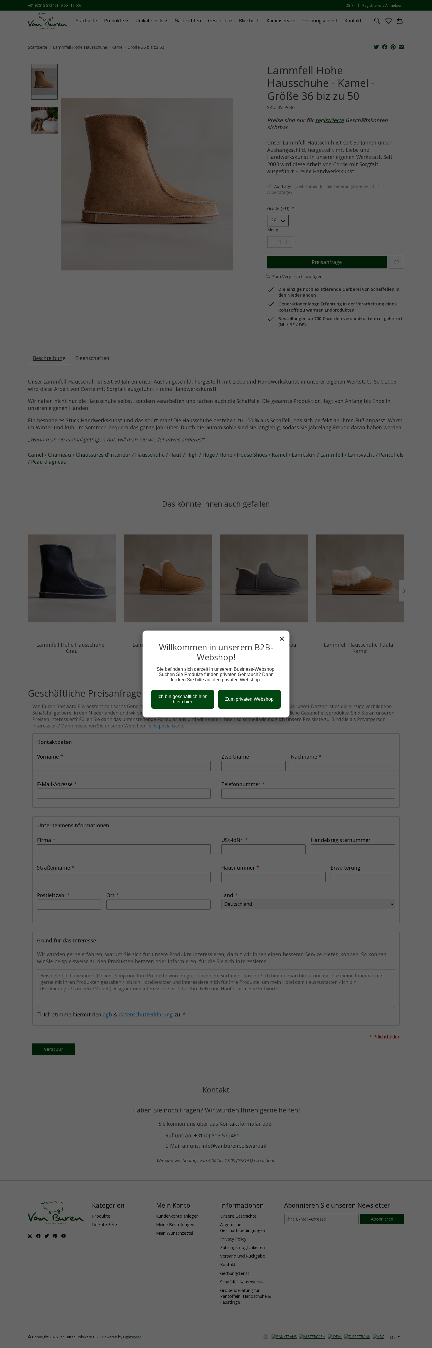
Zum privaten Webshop (249, 699)
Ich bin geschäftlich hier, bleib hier (182, 699)
